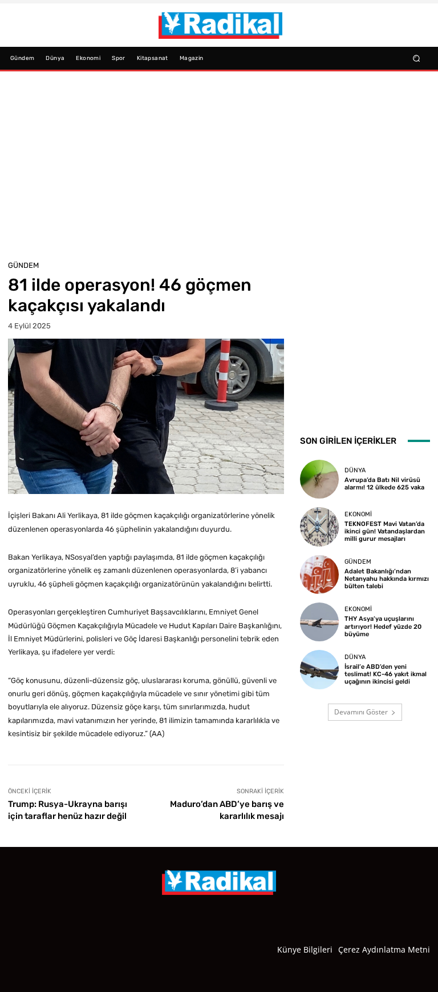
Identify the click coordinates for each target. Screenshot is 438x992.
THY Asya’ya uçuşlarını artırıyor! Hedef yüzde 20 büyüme (382, 626)
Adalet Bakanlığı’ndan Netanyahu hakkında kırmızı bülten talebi (386, 579)
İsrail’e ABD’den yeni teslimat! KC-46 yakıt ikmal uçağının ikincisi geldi (385, 674)
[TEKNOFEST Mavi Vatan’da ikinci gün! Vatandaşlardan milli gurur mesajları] (319, 526)
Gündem (23, 265)
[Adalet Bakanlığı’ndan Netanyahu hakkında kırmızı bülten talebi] (319, 574)
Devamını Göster (361, 712)
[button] (416, 58)
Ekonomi (358, 514)
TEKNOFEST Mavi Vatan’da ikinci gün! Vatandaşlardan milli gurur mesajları (384, 531)
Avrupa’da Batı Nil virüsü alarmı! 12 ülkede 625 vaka (384, 483)
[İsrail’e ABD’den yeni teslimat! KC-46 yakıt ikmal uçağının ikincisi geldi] (319, 669)
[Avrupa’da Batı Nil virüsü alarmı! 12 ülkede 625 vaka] (319, 479)
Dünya (355, 470)
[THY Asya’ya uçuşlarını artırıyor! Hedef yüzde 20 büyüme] (319, 622)
